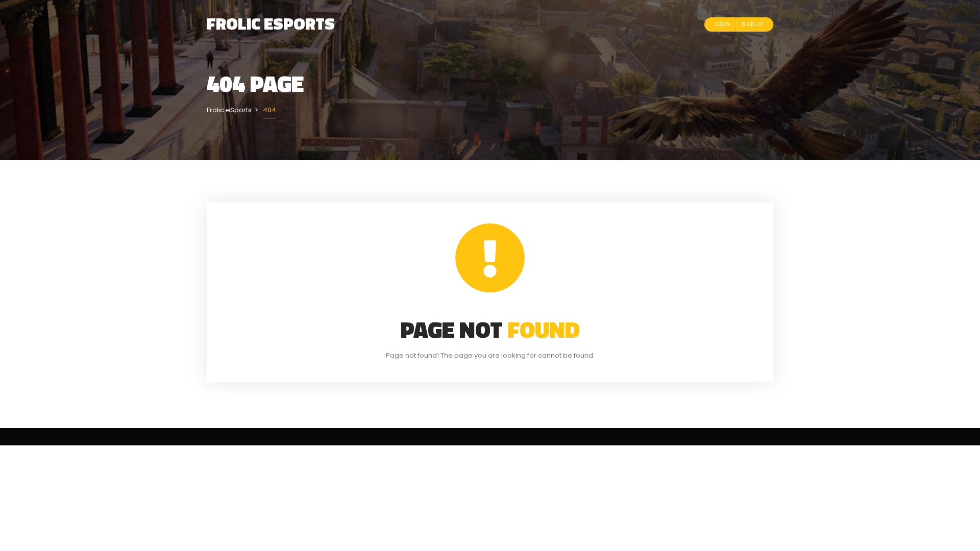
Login (722, 24)
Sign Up (752, 24)
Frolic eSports (271, 23)
